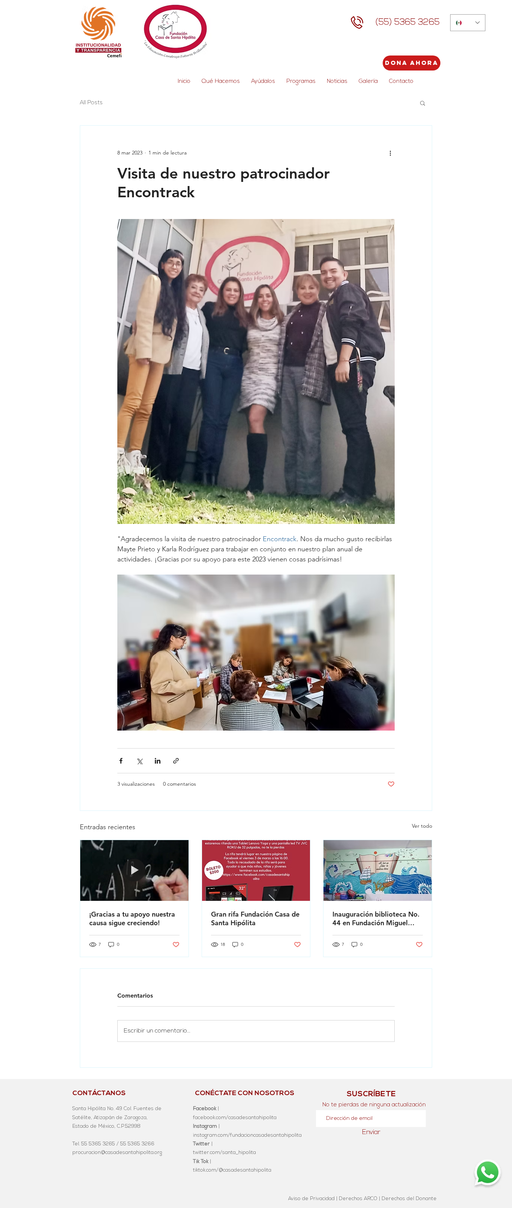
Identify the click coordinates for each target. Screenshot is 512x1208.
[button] (422, 103)
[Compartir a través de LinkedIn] (157, 760)
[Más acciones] (390, 152)
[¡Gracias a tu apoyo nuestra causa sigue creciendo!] (134, 870)
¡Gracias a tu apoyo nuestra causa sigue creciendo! (132, 918)
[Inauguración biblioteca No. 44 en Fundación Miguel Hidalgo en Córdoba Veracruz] (377, 870)
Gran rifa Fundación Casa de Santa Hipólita (255, 918)
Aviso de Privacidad (311, 1198)
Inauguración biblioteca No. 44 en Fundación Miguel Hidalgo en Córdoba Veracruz (375, 918)
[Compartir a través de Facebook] (120, 760)
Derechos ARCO (358, 1198)
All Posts (91, 103)
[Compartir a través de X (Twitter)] (139, 760)
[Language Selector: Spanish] (467, 22)
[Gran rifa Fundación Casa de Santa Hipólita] (256, 870)
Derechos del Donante (409, 1198)
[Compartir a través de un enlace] (176, 760)
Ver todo (422, 825)
